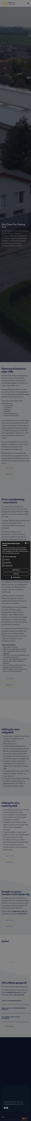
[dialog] (15, 560)
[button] (15, 577)
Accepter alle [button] (16, 570)
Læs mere (16, 553)
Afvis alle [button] (16, 574)
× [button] (27, 543)
